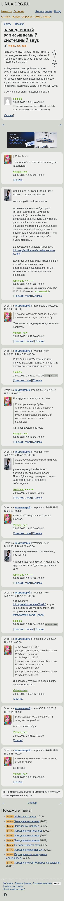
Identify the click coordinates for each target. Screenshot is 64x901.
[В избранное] (54, 53)
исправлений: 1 (42, 291)
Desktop (19, 24)
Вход (57, 11)
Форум (16, 16)
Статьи (5, 16)
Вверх (57, 883)
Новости (6, 11)
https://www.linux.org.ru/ (14, 889)
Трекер (37, 16)
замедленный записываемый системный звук (21, 35)
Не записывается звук (27, 845)
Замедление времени (26, 821)
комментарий (22, 305)
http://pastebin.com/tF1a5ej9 (28, 615)
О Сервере (8, 883)
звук (24, 45)
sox (18, 45)
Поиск (47, 16)
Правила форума (23, 883)
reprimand (18, 280)
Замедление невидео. (27, 826)
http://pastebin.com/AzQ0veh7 (29, 604)
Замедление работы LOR (29, 849)
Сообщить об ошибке (13, 886)
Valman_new (20, 171)
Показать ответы (23, 341)
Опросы (26, 16)
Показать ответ (22, 296)
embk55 (17, 99)
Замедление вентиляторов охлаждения (37, 862)
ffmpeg (11, 45)
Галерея (19, 11)
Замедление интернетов (28, 830)
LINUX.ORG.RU (15, 4)
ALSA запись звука (25, 816)
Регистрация (43, 11)
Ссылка (8, 115)
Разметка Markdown (42, 883)
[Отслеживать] (54, 62)
